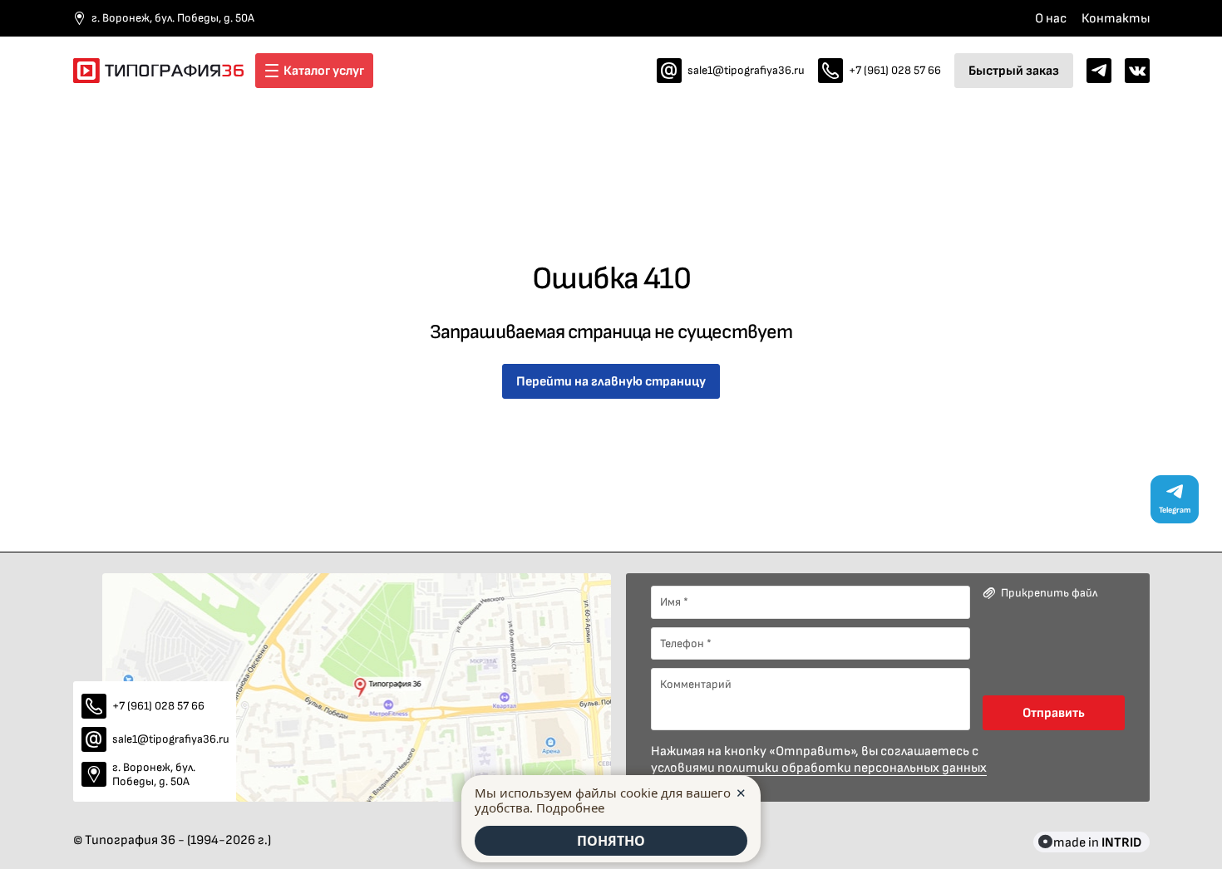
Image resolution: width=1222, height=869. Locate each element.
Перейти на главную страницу (611, 381)
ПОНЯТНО (611, 841)
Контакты (1116, 18)
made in (1097, 842)
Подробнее (570, 807)
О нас (1051, 18)
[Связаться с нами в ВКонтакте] (1137, 70)
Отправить (1053, 712)
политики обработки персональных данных (852, 767)
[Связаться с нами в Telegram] (1098, 70)
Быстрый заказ (1013, 70)
